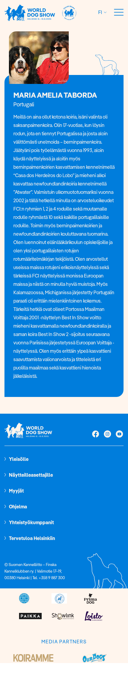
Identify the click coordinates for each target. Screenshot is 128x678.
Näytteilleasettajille (31, 475)
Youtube (119, 435)
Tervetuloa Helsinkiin (32, 538)
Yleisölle (19, 459)
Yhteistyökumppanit (31, 522)
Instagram (107, 435)
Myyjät (16, 491)
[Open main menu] (119, 12)
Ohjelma (18, 507)
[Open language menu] (104, 12)
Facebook (95, 435)
